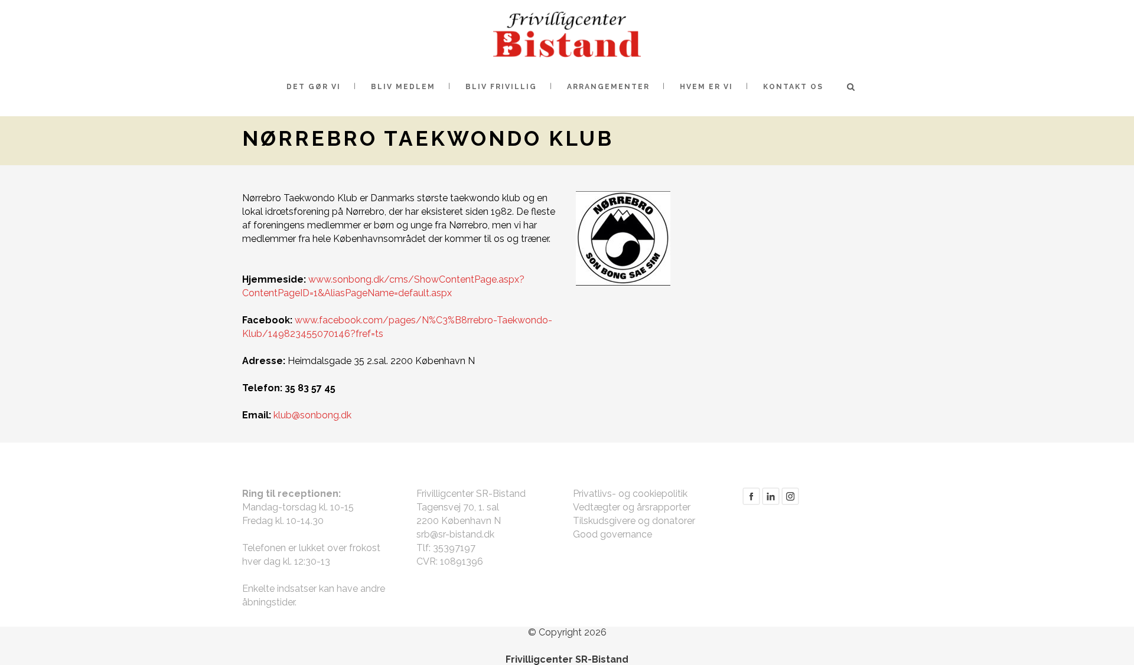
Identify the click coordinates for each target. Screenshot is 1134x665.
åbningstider (268, 602)
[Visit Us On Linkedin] (770, 502)
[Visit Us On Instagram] (790, 502)
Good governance (612, 534)
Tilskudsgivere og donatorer (634, 520)
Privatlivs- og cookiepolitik (630, 493)
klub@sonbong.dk (312, 415)
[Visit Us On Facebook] (751, 502)
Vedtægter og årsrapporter (631, 507)
